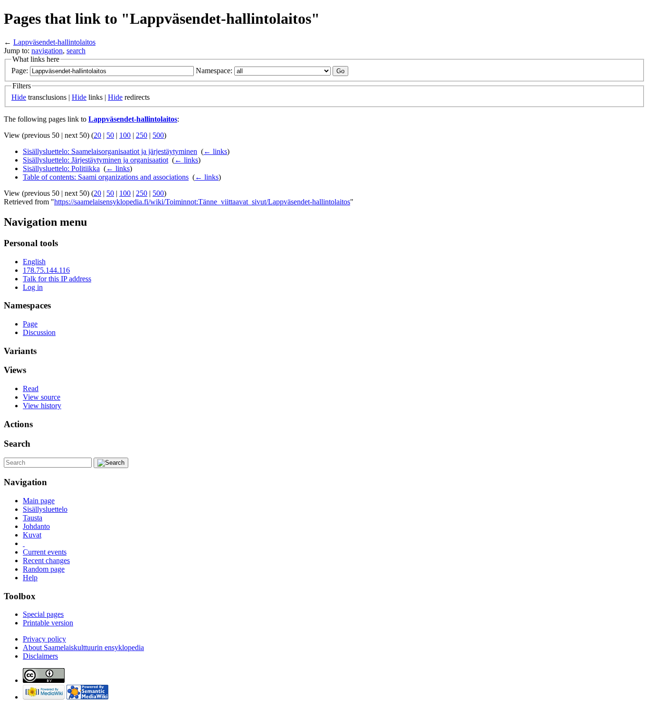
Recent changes (46, 560)
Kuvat (32, 535)
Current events (45, 552)
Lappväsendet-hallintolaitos (54, 42)
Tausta (32, 518)
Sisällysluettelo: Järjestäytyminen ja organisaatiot (95, 160)
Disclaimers (40, 656)
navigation (47, 51)
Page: (19, 71)
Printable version (48, 623)
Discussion (39, 332)
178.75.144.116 (46, 270)
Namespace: (214, 71)
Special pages (43, 614)
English (34, 262)
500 (158, 135)
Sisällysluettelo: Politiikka (61, 168)
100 (125, 135)
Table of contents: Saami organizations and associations (106, 177)
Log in (33, 287)
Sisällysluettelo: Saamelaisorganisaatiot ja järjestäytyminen (110, 151)
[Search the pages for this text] (111, 463)
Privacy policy (44, 639)
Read (30, 388)
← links (215, 151)
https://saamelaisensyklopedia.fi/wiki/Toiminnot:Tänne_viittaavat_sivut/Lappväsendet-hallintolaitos (202, 202)
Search (17, 444)
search (76, 51)
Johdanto (36, 526)
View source (41, 397)
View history (42, 406)
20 (97, 135)
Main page (39, 501)
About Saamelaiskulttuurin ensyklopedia (83, 647)
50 (110, 135)
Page (30, 324)
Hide (18, 97)
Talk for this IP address (57, 279)
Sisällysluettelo (45, 509)
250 (141, 135)
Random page (44, 569)
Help (30, 578)
